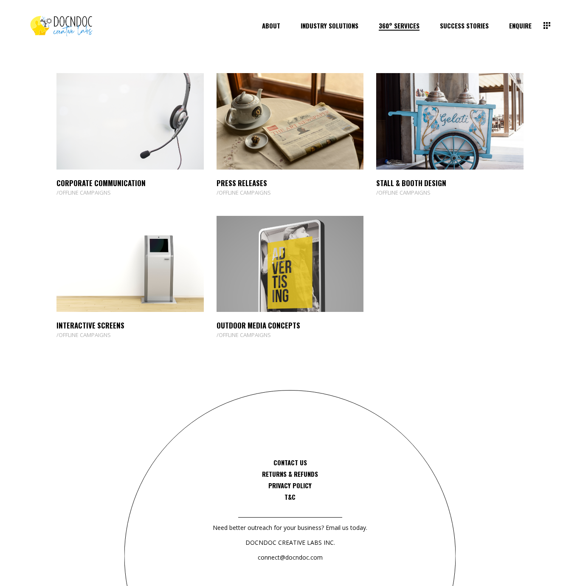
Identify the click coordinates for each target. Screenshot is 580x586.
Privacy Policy (290, 485)
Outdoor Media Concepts (258, 325)
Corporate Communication (101, 183)
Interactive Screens (90, 325)
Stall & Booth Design (411, 183)
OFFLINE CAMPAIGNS (85, 192)
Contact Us (290, 462)
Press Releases (242, 183)
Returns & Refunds (290, 473)
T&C (290, 496)
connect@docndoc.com (290, 557)
